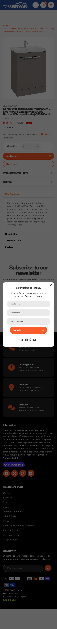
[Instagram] (30, 339)
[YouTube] (34, 339)
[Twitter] (22, 339)
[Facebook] (26, 339)
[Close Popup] (50, 285)
